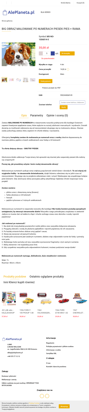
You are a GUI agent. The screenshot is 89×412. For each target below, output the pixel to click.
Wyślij (63, 107)
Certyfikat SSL (51, 353)
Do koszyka (66, 53)
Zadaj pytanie (46, 81)
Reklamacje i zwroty (9, 379)
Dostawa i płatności (9, 376)
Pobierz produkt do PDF (51, 88)
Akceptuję (64, 406)
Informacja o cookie (53, 350)
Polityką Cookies (34, 403)
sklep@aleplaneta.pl (15, 353)
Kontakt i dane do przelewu (56, 366)
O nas (48, 363)
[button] (51, 338)
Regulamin (50, 343)
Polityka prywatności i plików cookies (59, 346)
